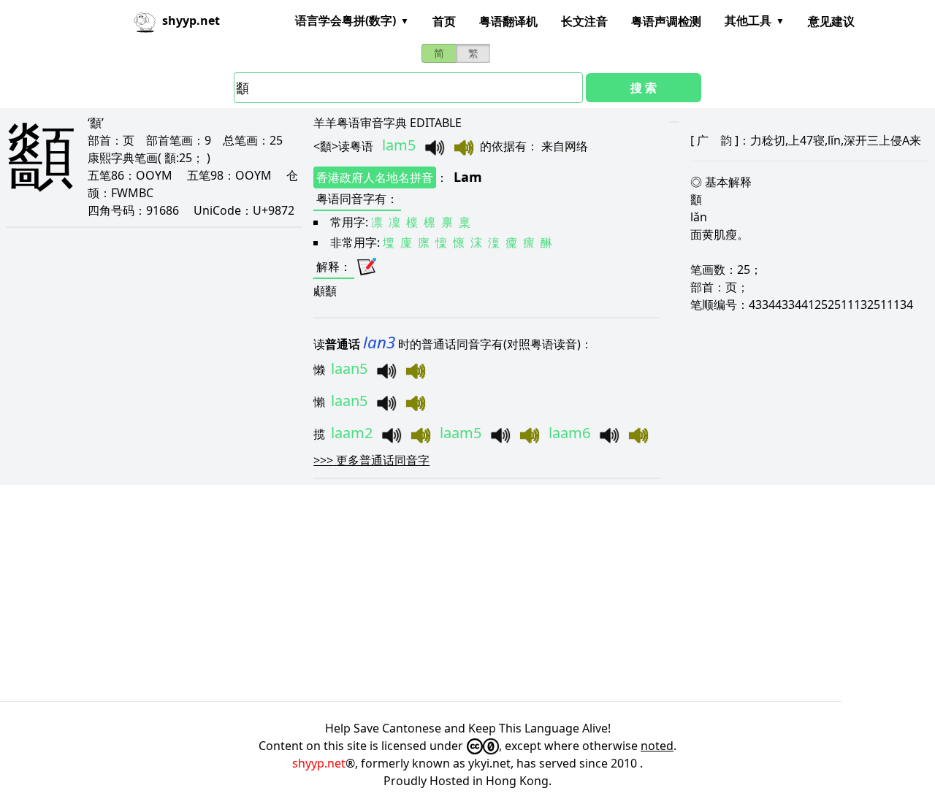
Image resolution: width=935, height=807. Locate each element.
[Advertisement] (438, 593)
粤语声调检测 (666, 21)
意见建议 (831, 21)
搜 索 (643, 88)
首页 (444, 21)
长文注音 (584, 21)
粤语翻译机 (508, 21)
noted (657, 746)
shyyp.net (319, 763)
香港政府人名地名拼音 (374, 177)
